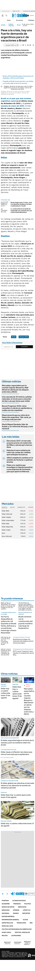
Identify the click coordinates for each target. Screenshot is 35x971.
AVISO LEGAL (6, 932)
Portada (5, 901)
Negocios (5, 910)
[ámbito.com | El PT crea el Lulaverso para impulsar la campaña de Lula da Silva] (6, 653)
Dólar (9, 20)
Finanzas (31, 20)
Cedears (30, 507)
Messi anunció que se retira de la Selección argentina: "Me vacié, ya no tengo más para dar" (16, 417)
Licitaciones (16, 935)
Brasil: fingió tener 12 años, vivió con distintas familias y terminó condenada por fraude (21, 204)
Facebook (7, 894)
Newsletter (29, 894)
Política (27, 904)
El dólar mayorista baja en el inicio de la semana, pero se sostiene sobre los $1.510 (17, 742)
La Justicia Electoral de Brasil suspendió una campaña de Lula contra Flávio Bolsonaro (21, 210)
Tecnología (21, 923)
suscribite (25, 15)
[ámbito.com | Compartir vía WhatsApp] (21, 45)
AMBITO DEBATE (27, 943)
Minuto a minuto (28, 685)
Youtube (21, 893)
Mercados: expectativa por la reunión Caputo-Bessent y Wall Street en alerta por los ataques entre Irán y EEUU (15, 388)
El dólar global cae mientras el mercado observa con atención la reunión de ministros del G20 (17, 785)
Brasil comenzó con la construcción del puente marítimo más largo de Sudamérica (25, 622)
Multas (5, 935)
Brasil (18, 25)
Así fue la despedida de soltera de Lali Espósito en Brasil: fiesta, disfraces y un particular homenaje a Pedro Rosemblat (8, 625)
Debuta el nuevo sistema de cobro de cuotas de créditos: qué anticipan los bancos (19, 452)
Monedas (4, 507)
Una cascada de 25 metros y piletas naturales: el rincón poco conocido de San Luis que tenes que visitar (17, 399)
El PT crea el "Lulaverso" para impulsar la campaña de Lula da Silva (23, 653)
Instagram (11, 894)
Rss (31, 923)
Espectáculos (7, 923)
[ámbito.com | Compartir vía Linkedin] (28, 45)
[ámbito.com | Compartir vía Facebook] (23, 45)
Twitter (3, 893)
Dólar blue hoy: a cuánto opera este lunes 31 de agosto (17, 692)
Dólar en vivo (16, 11)
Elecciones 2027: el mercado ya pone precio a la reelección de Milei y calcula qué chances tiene (19, 444)
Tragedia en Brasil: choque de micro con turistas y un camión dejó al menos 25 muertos (18, 82)
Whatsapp (26, 894)
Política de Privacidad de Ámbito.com (17, 929)
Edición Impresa (8, 916)
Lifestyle (26, 910)
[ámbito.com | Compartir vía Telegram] (30, 45)
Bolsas (12, 507)
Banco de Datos (8, 907)
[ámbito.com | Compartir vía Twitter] (25, 45)
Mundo (16, 913)
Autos (25, 920)
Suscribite (24, 346)
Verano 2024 (23, 337)
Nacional (5, 913)
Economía (19, 20)
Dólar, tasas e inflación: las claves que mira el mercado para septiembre (16, 753)
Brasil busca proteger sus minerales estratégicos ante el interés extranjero (23, 641)
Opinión (16, 910)
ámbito (3, 25)
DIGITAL (7, 943)
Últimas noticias (19, 901)
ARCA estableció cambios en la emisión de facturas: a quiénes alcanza (20, 460)
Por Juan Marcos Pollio (7, 757)
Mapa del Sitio (7, 926)
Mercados (22, 907)
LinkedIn (16, 894)
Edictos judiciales (22, 932)
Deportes (26, 913)
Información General (10, 920)
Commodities (21, 507)
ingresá (32, 15)
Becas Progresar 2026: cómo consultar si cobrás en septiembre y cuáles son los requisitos (17, 408)
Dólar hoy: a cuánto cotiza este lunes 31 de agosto (5, 693)
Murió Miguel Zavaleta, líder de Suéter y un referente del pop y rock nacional (17, 426)
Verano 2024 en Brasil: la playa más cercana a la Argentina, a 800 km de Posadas (18, 77)
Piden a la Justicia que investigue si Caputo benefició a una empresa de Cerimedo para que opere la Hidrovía (19, 468)
